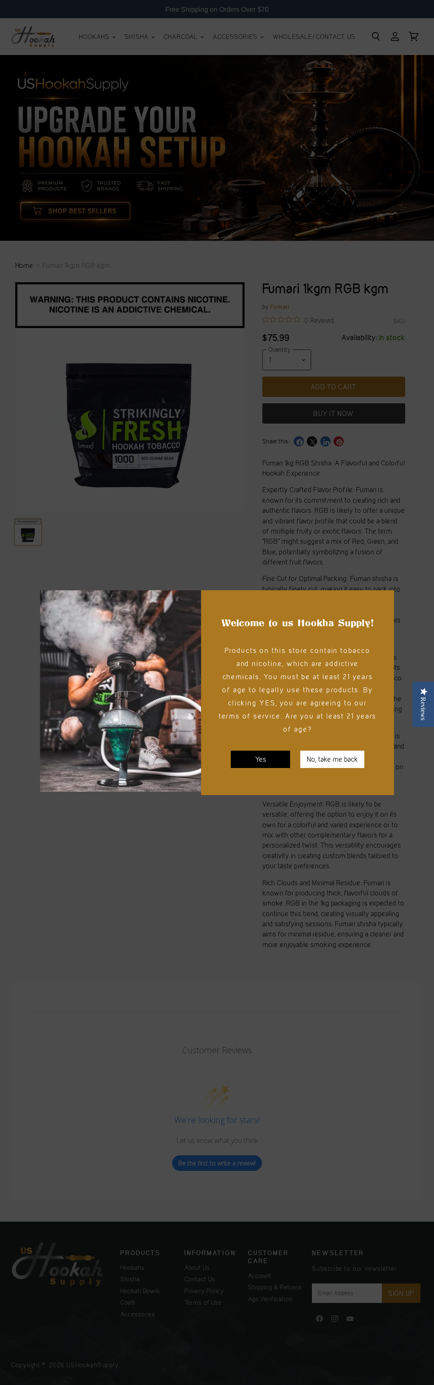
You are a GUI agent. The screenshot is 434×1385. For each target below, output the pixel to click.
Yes (260, 758)
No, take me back (332, 758)
